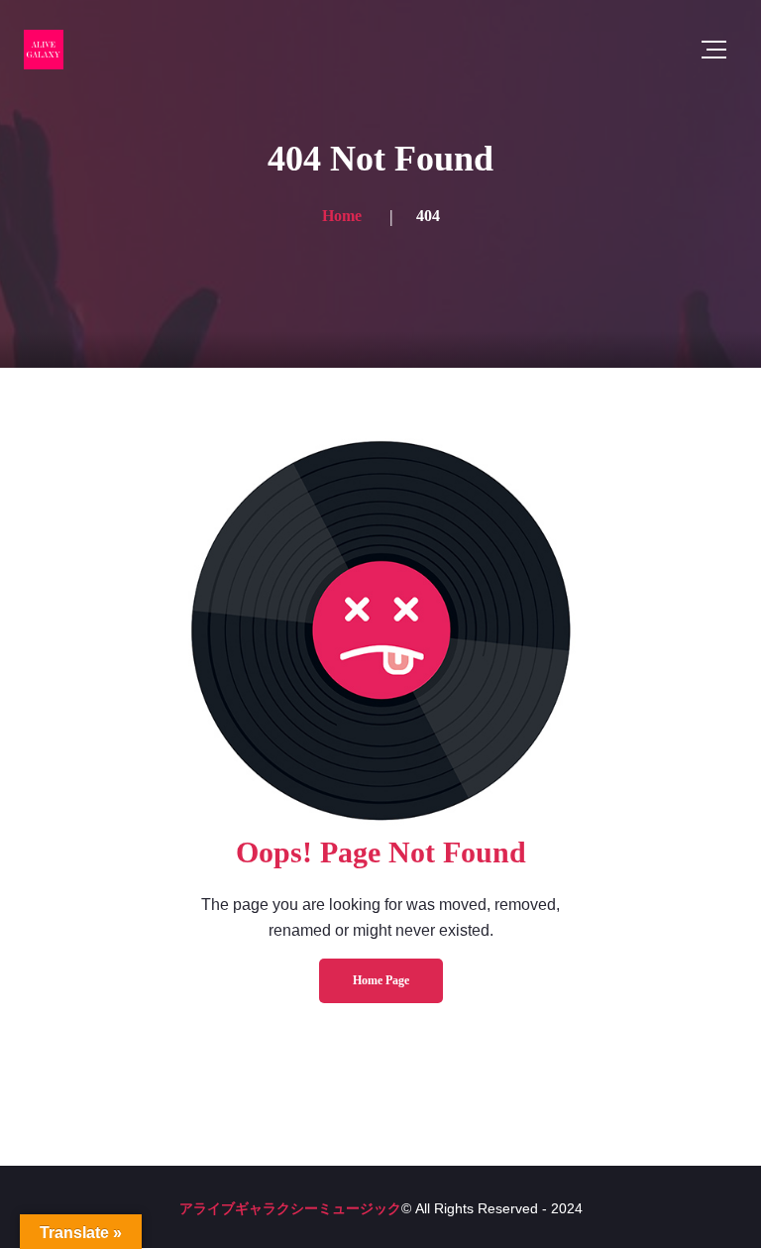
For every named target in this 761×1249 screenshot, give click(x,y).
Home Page (381, 980)
